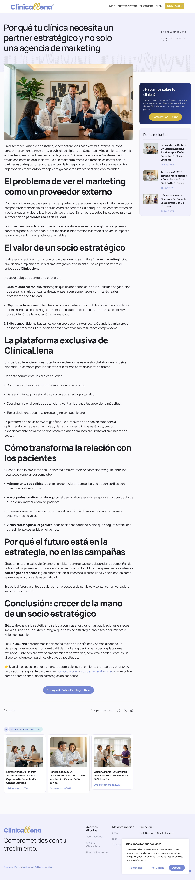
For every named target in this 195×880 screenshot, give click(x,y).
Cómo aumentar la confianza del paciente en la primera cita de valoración (111, 775)
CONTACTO (175, 5)
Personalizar (136, 867)
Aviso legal (8, 867)
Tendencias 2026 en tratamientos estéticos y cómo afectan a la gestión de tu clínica (67, 777)
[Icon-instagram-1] (118, 710)
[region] (155, 856)
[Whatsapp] (131, 710)
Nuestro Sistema (127, 6)
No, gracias (158, 867)
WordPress (46, 876)
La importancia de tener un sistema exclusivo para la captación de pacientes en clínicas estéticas (21, 777)
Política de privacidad (24, 867)
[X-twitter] (125, 710)
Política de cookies (43, 867)
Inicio (112, 6)
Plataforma (146, 6)
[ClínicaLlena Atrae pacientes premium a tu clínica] (32, 6)
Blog (159, 6)
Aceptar (176, 867)
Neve (13, 876)
